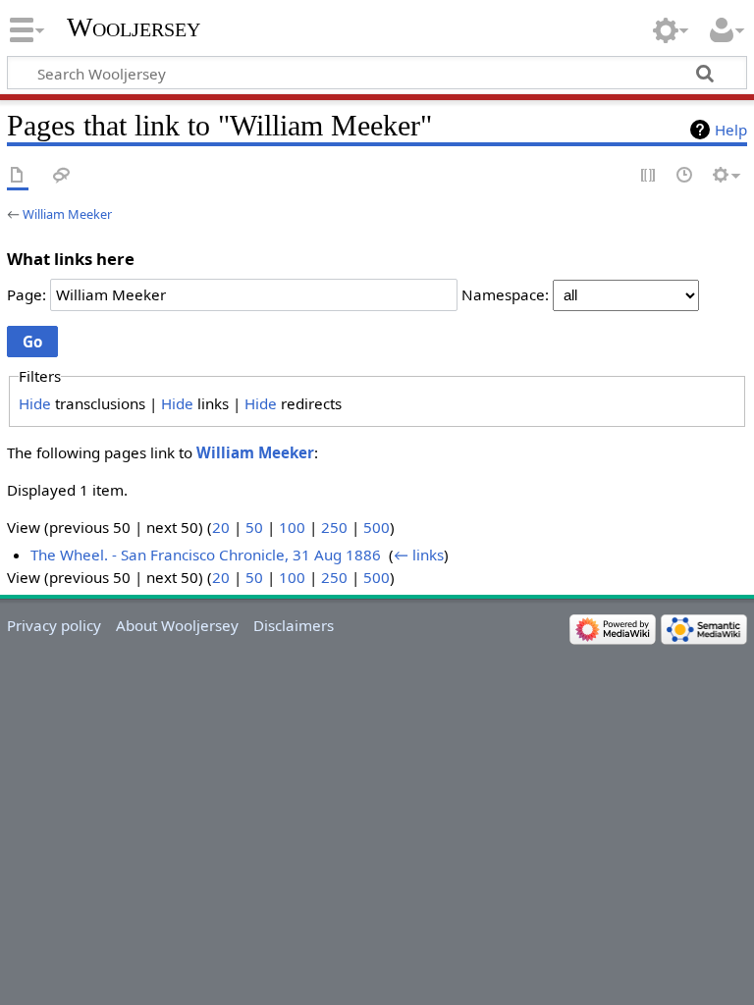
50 (254, 527)
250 (334, 527)
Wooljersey (133, 27)
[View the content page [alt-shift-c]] (17, 176)
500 (376, 527)
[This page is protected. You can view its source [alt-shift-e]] (649, 176)
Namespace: (505, 294)
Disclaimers (293, 625)
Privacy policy (54, 625)
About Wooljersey (177, 625)
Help (731, 129)
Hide (35, 403)
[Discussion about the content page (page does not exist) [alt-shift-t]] (62, 176)
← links (419, 554)
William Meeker (67, 214)
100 (292, 527)
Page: (26, 294)
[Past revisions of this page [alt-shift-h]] (685, 176)
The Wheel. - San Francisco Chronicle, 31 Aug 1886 (205, 554)
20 (221, 527)
